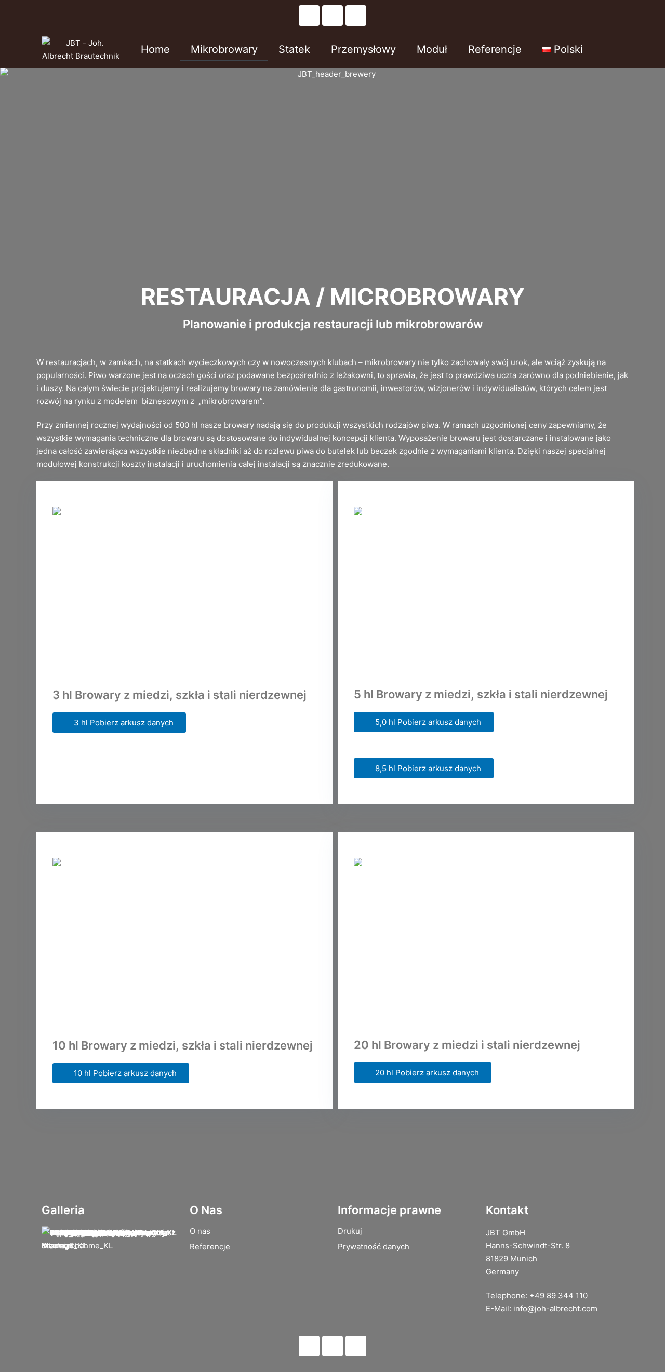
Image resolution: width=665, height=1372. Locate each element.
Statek (294, 49)
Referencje (495, 49)
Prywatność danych (373, 1247)
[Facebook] (332, 15)
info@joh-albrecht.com (555, 1308)
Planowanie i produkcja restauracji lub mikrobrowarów (333, 324)
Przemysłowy (363, 49)
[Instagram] (355, 15)
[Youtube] (309, 15)
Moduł (432, 49)
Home (155, 49)
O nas (200, 1231)
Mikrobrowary (224, 49)
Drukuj (350, 1231)
